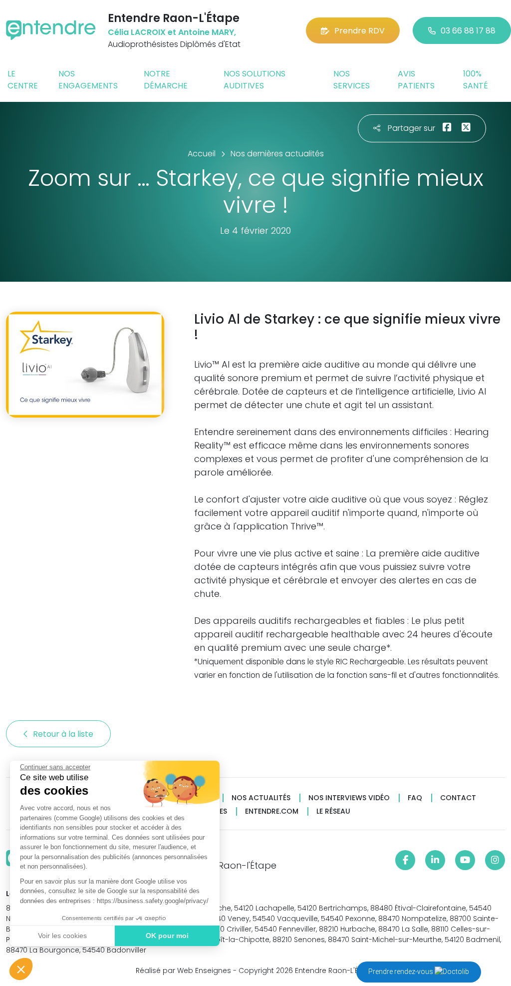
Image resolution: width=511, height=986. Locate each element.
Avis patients (416, 79)
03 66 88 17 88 (468, 30)
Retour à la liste (64, 734)
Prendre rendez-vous (401, 972)
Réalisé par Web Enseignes (183, 971)
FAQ (415, 798)
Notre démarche (166, 79)
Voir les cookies (62, 936)
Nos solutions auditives (254, 79)
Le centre (22, 79)
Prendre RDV (359, 30)
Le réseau (333, 811)
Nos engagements (88, 79)
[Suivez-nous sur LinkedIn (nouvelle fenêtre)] (435, 860)
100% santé (475, 79)
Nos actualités (261, 798)
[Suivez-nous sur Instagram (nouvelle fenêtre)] (495, 860)
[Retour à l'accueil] (51, 30)
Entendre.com (271, 811)
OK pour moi (167, 936)
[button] (21, 969)
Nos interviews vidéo (349, 798)
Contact (458, 798)
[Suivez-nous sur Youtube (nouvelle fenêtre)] (465, 860)
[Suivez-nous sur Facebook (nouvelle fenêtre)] (405, 860)
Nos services (351, 79)
